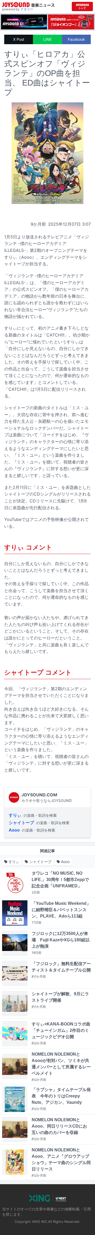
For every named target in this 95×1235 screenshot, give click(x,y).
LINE (47, 39)
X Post (18, 39)
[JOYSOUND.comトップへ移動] (82, 6)
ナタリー (27, 9)
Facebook (76, 39)
